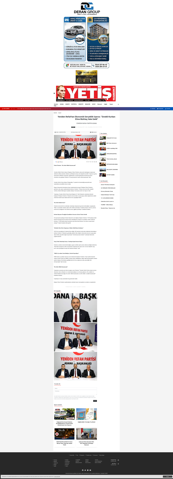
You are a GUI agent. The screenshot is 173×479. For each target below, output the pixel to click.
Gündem (56, 104)
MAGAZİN (87, 104)
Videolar (153, 108)
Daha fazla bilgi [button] (57, 476)
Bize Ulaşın (102, 455)
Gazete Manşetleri (98, 461)
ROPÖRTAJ (74, 104)
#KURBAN (83, 286)
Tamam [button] (167, 476)
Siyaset (59, 112)
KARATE (67, 104)
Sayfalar (86, 461)
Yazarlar (168, 108)
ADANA (62, 104)
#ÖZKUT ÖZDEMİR (77, 286)
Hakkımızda (89, 455)
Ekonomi (100, 104)
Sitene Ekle (72, 455)
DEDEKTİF (81, 104)
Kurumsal (96, 455)
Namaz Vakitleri (98, 462)
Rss (77, 455)
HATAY (93, 104)
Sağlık (105, 104)
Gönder (95, 400)
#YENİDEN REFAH (69, 286)
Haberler (55, 112)
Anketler (77, 461)
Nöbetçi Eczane (79, 462)
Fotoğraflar (160, 108)
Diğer (55, 105)
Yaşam (111, 104)
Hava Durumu (88, 462)
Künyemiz (82, 455)
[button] (12, 109)
